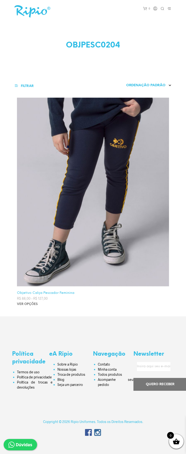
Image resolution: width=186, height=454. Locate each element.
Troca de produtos (71, 374)
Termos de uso (28, 372)
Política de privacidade (34, 377)
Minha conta (107, 369)
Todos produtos (110, 374)
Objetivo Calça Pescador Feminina (45, 293)
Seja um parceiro (70, 385)
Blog (60, 379)
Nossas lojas (66, 369)
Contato (104, 364)
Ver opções (27, 304)
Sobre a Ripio (67, 364)
